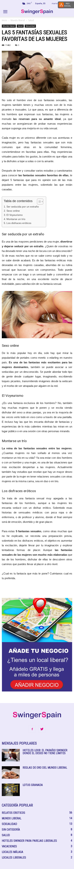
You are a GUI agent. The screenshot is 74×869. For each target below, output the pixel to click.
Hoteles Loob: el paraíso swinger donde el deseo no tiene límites (45, 752)
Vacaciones (9, 846)
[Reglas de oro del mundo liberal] (11, 772)
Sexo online (13, 210)
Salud (31, 20)
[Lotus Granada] (11, 790)
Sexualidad (30, 26)
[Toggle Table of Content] (38, 201)
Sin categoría (11, 829)
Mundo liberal (18, 20)
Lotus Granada (33, 785)
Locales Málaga (12, 852)
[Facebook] (32, 729)
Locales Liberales (14, 857)
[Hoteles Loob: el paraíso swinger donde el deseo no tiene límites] (11, 755)
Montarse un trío (15, 219)
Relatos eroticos (13, 812)
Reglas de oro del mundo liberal (45, 767)
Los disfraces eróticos (18, 223)
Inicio (4, 20)
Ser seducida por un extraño (22, 206)
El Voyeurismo (14, 214)
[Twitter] (41, 729)
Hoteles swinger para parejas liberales (29, 840)
